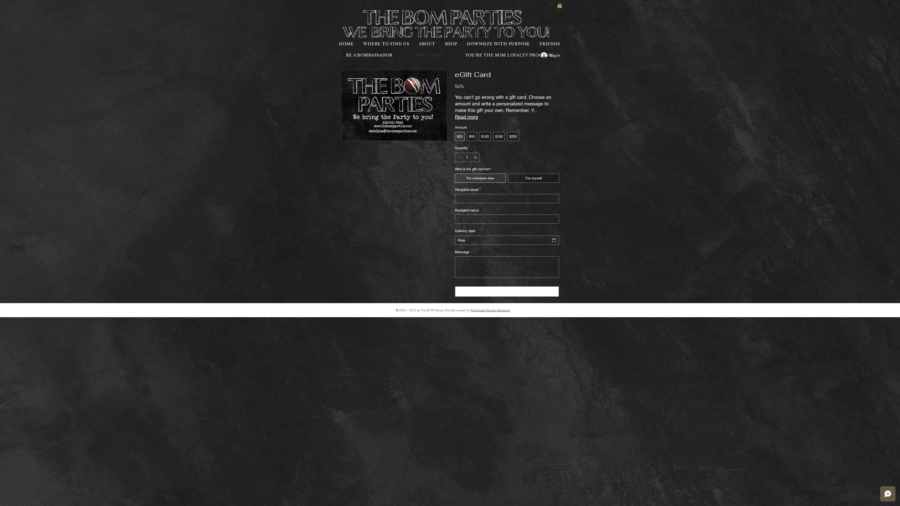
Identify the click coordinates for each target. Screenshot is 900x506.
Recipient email (468, 190)
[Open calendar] (554, 240)
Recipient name (467, 210)
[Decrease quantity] (459, 157)
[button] (559, 5)
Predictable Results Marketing (490, 310)
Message (462, 252)
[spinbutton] (467, 157)
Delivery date (465, 231)
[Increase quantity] (475, 157)
